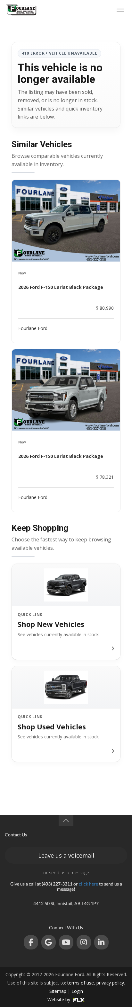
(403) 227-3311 (96, 10)
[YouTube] (66, 942)
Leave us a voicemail (66, 855)
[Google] (48, 942)
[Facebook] (31, 942)
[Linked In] (101, 942)
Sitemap (57, 991)
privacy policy (110, 983)
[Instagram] (84, 942)
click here (88, 884)
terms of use (80, 983)
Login (77, 991)
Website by (59, 999)
